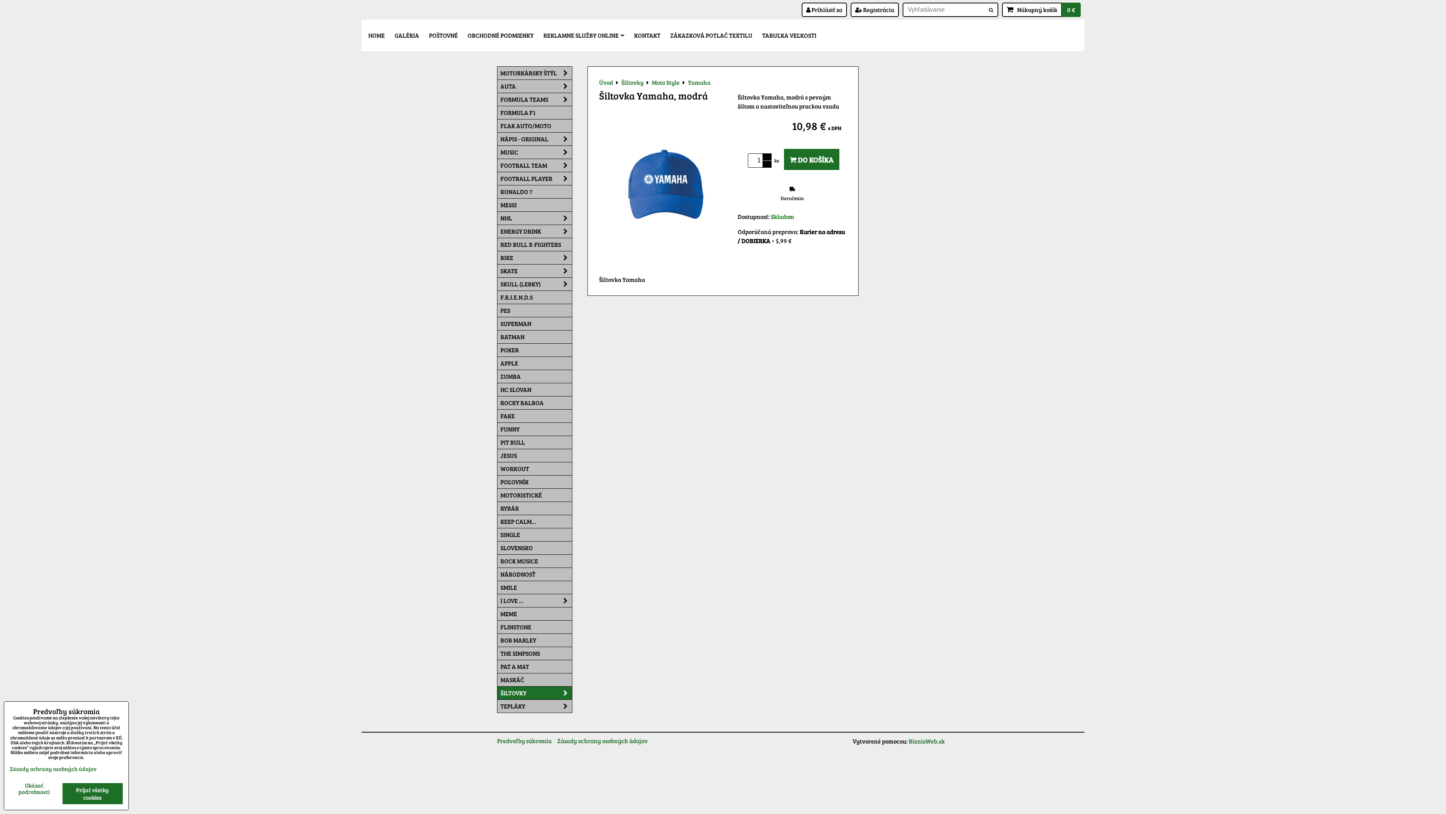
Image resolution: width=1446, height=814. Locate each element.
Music (509, 152)
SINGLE (510, 535)
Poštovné (443, 35)
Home (376, 35)
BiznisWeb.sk (927, 741)
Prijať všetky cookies (92, 793)
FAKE (507, 416)
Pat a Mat (514, 666)
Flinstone (515, 627)
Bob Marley (518, 640)
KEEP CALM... (518, 521)
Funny (510, 429)
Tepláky (512, 706)
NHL (506, 218)
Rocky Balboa (522, 403)
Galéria (407, 35)
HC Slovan (515, 389)
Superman (515, 323)
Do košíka (815, 159)
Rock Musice (519, 561)
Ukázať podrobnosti (34, 788)
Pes (505, 310)
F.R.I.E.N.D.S (516, 297)
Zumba (510, 376)
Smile (508, 587)
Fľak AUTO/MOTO (525, 126)
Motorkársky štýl (528, 73)
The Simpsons (520, 653)
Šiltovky (513, 693)
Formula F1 (517, 112)
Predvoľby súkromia (524, 741)
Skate (509, 271)
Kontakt (647, 35)
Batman (512, 337)
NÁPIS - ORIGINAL (524, 139)
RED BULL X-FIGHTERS (530, 244)
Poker (509, 350)
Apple (509, 363)
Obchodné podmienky (501, 35)
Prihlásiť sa (826, 10)
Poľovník (514, 482)
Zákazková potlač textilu (711, 35)
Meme (508, 614)
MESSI (508, 205)
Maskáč (512, 680)
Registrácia (878, 10)
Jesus (508, 455)
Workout (514, 469)
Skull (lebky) (520, 284)
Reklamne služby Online (581, 35)
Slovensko (516, 548)
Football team (523, 165)
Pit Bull (512, 442)
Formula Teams (524, 99)
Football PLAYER (526, 178)
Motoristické (521, 495)
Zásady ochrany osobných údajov (602, 741)
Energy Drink (520, 231)
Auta (508, 86)
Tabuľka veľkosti (789, 35)
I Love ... (511, 600)
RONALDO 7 (516, 192)
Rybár (509, 508)
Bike (506, 258)
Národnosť (517, 574)
